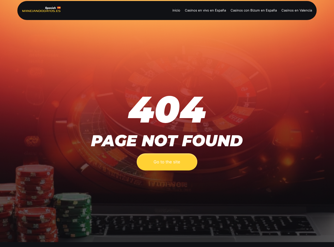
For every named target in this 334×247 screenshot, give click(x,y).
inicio (176, 10)
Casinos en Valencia (296, 10)
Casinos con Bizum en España (254, 10)
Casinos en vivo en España (205, 10)
